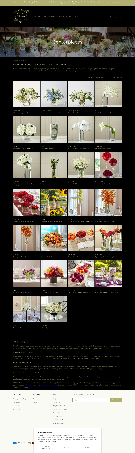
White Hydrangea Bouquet (23, 148)
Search (35, 399)
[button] (52, 16)
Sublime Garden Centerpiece (51, 221)
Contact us (30, 385)
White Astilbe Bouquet (76, 184)
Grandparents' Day (19, 399)
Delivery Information (60, 409)
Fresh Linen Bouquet (75, 113)
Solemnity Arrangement (50, 328)
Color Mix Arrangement (49, 292)
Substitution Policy (59, 420)
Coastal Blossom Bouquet (50, 113)
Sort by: (90, 78)
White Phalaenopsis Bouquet (79, 148)
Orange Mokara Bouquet (22, 257)
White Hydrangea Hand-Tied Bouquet (23, 185)
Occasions (16, 402)
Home (15, 60)
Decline (87, 447)
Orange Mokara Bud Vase (104, 221)
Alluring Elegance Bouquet (23, 113)
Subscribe (116, 400)
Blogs (35, 402)
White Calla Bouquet (103, 148)
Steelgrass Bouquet (48, 148)
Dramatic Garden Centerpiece (106, 292)
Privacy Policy (51, 441)
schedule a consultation (49, 385)
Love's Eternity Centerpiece (78, 292)
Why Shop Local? (59, 406)
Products (16, 406)
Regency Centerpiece (21, 328)
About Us (16, 409)
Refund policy (57, 416)
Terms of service (58, 423)
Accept (66, 447)
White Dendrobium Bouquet (106, 113)
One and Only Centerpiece (50, 257)
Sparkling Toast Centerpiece (105, 257)
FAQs (54, 399)
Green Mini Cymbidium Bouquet (80, 221)
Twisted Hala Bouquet (49, 184)
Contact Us (56, 402)
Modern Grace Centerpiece (23, 221)
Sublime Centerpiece (21, 292)
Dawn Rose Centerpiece (77, 257)
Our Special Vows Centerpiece (106, 184)
